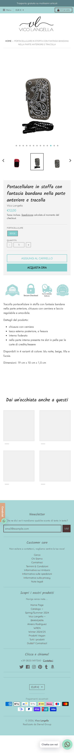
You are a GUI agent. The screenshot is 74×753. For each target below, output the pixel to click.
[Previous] (4, 160)
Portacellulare (15, 228)
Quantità (12, 240)
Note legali (37, 581)
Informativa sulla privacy (37, 577)
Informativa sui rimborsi (37, 570)
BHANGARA (37, 620)
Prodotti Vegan (37, 635)
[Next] (70, 160)
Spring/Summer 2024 (37, 612)
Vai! (66, 528)
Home (8, 41)
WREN (37, 628)
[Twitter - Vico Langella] (21, 667)
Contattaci (37, 562)
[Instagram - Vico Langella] (34, 667)
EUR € (18, 10)
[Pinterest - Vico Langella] (40, 667)
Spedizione (27, 215)
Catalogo (36, 608)
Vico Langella (15, 205)
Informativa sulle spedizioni (37, 573)
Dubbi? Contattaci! (37, 643)
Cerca (37, 554)
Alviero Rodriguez (37, 624)
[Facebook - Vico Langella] (28, 667)
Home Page (37, 605)
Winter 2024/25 (37, 631)
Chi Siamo (37, 558)
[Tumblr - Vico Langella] (46, 667)
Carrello (65, 10)
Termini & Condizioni (37, 566)
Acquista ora (37, 267)
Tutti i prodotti (37, 639)
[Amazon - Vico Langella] (52, 667)
